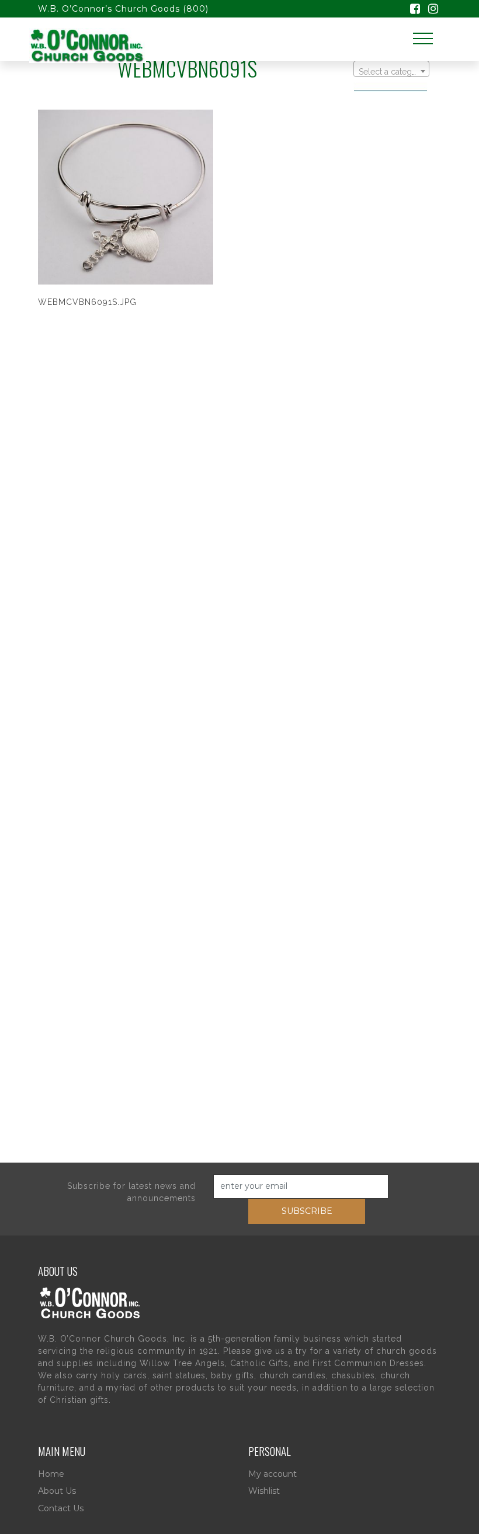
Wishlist (264, 1491)
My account (272, 1474)
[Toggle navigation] (422, 38)
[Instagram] (433, 10)
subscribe (307, 1211)
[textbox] (391, 72)
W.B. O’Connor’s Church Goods (109, 8)
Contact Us (61, 1508)
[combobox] (391, 69)
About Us (57, 1491)
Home (51, 1474)
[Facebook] (415, 10)
